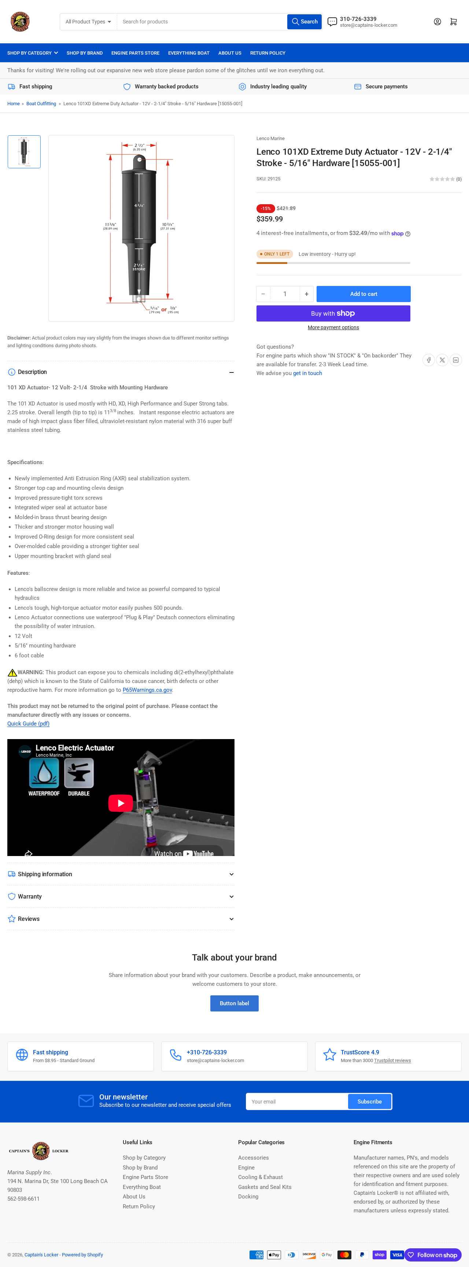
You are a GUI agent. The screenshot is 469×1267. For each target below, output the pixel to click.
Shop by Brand (85, 53)
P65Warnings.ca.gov (147, 690)
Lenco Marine (270, 138)
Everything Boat (189, 53)
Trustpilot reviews (392, 1060)
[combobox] (220, 21)
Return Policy (267, 53)
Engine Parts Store (135, 53)
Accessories (253, 1157)
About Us (229, 53)
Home (13, 103)
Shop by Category (29, 53)
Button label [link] (234, 1003)
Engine (246, 1167)
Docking (248, 1196)
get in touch (307, 373)
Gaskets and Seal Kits (265, 1187)
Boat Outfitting (41, 103)
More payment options (333, 327)
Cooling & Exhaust (260, 1177)
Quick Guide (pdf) (28, 723)
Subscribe (370, 1101)
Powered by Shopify (82, 1254)
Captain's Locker (41, 1254)
